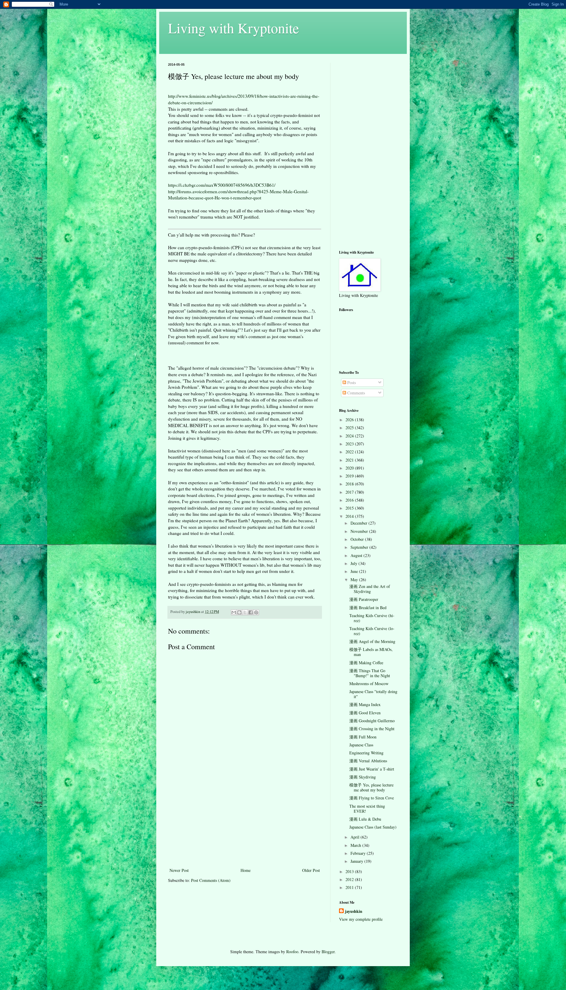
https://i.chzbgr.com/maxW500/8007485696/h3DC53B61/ (221, 185)
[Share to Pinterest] (256, 612)
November (360, 531)
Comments (355, 393)
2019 (350, 476)
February (359, 853)
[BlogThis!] (239, 612)
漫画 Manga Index (365, 704)
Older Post (311, 870)
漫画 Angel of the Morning (372, 641)
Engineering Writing (366, 753)
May (355, 579)
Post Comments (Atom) (211, 880)
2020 (350, 468)
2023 (350, 444)
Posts (351, 382)
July (354, 563)
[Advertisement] (244, 822)
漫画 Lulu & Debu (365, 819)
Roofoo (292, 951)
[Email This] (234, 612)
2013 (350, 871)
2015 (350, 508)
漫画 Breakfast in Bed (367, 607)
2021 (350, 460)
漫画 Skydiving (362, 777)
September (360, 547)
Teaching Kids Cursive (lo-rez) (371, 631)
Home (246, 870)
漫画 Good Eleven (365, 712)
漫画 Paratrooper (363, 599)
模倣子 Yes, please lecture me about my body (371, 787)
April (356, 837)
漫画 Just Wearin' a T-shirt (371, 769)
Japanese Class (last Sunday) (372, 827)
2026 (350, 419)
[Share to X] (245, 612)
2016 (350, 500)
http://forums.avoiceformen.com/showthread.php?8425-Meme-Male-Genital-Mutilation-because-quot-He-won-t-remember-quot (238, 195)
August (357, 555)
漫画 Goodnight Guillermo (372, 720)
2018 (350, 484)
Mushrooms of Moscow (369, 683)
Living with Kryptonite (233, 27)
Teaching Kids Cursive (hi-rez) (371, 618)
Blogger (328, 951)
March (356, 845)
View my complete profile (361, 919)
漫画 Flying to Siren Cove (371, 798)
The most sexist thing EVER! (367, 808)
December (359, 523)
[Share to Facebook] (251, 612)
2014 (350, 516)
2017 (350, 492)
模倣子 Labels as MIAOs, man (371, 652)
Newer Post (179, 870)
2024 (350, 436)
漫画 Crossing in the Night (371, 728)
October (358, 539)
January (357, 861)
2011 (350, 887)
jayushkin (353, 911)
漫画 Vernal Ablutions (368, 760)
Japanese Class (361, 745)
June (355, 571)
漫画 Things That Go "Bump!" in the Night (369, 673)
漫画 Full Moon (362, 737)
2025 (350, 427)
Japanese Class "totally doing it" (373, 694)
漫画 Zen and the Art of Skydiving (369, 589)
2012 (350, 879)
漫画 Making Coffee (366, 662)
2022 (350, 451)
